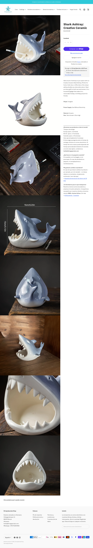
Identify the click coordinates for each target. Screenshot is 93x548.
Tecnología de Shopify (8, 543)
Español (7, 537)
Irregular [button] (68, 101)
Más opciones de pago (76, 53)
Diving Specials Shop (19, 541)
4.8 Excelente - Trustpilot (71, 195)
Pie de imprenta (37, 515)
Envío (79, 62)
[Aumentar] (70, 42)
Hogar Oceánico (74, 9)
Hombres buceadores (34, 9)
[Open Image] (30, 45)
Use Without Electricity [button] (74, 107)
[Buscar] (80, 10)
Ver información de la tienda (73, 75)
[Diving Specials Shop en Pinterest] (17, 537)
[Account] (84, 10)
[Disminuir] (65, 42)
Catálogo (21, 9)
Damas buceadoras (48, 9)
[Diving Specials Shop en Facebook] (15, 537)
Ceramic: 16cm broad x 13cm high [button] (71, 114)
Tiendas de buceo (62, 9)
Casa (16, 9)
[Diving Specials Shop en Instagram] (20, 537)
